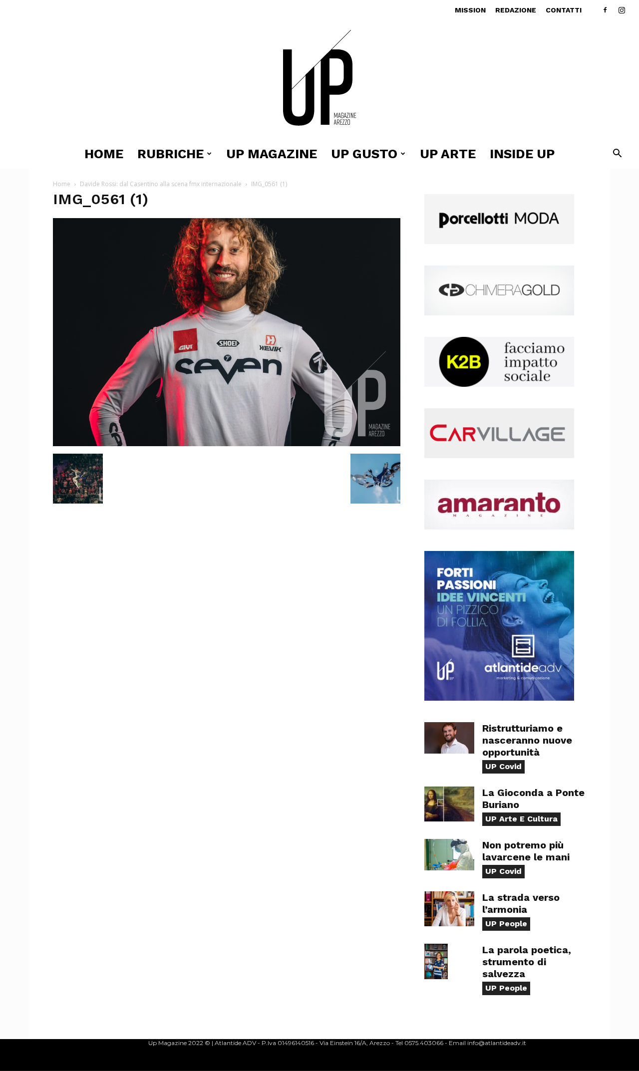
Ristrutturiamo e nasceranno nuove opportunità (527, 740)
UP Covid (503, 766)
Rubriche (170, 153)
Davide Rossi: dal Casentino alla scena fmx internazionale (161, 184)
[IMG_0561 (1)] (226, 443)
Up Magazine (271, 153)
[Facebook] (605, 10)
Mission (470, 10)
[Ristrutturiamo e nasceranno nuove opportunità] (449, 738)
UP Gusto (364, 153)
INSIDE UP (522, 153)
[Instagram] (621, 10)
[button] (617, 154)
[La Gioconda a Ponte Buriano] (449, 804)
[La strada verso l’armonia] (449, 908)
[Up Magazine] (319, 79)
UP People (506, 923)
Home (103, 153)
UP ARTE (448, 153)
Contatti (564, 10)
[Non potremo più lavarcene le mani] (449, 854)
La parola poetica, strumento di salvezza (526, 962)
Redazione (515, 10)
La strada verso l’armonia (521, 903)
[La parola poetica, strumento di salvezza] (436, 961)
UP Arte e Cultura (521, 818)
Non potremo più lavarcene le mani (526, 851)
